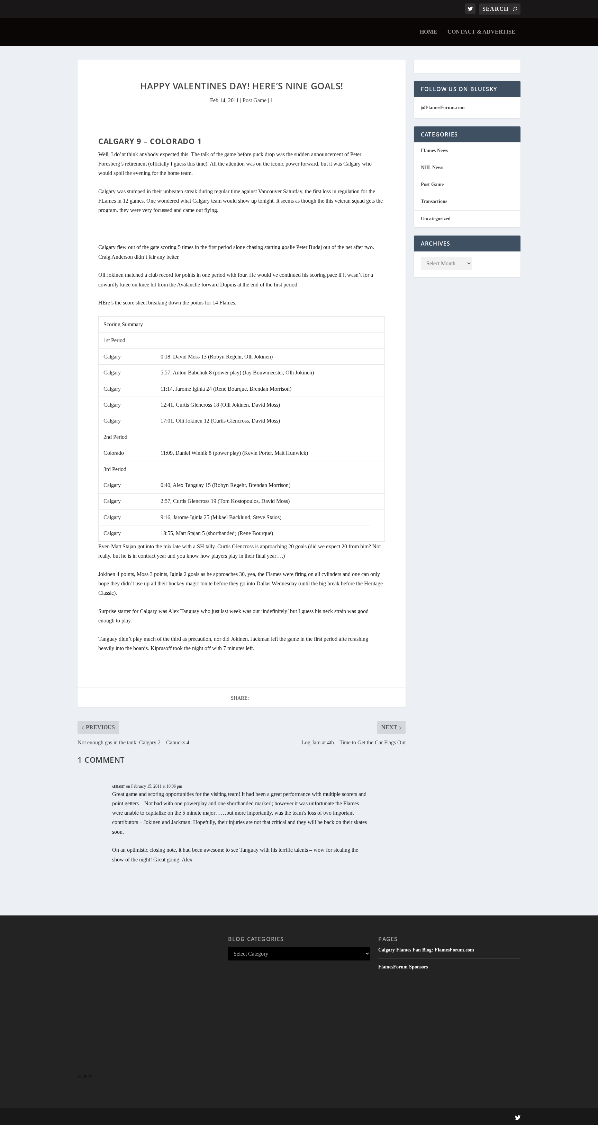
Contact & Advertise (481, 32)
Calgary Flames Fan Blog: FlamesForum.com (426, 950)
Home (428, 32)
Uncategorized (436, 218)
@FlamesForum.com (443, 107)
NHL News (432, 167)
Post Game (254, 100)
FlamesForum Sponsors (403, 966)
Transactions (434, 201)
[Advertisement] (149, 1007)
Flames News (434, 150)
